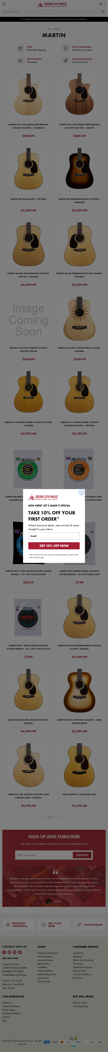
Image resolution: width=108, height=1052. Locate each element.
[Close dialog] (81, 492)
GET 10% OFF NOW (54, 546)
